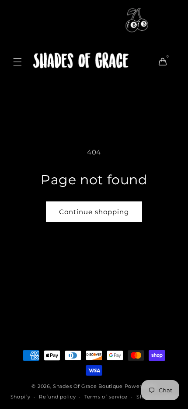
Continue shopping (94, 212)
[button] (17, 62)
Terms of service (106, 397)
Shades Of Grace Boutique (89, 386)
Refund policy (57, 397)
